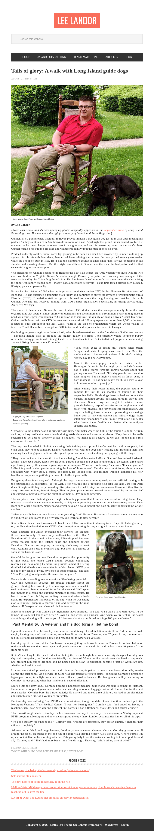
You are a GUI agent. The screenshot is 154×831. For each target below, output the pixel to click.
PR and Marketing (86, 57)
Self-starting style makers (26, 775)
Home (26, 57)
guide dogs (35, 751)
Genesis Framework (90, 824)
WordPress (111, 824)
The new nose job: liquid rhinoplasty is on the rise (40, 781)
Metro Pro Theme (61, 824)
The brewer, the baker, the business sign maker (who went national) (50, 770)
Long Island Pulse (54, 751)
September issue (114, 229)
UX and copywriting (51, 57)
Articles (111, 57)
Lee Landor (77, 20)
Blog (128, 57)
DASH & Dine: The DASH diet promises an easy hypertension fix (50, 797)
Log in (125, 824)
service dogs (75, 751)
